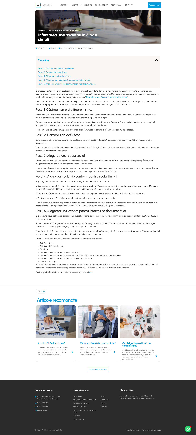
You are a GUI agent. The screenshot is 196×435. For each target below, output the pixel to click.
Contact (129, 5)
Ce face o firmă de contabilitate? (56, 343)
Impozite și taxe (78, 419)
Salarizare (76, 416)
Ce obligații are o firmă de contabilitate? (94, 344)
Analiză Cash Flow (79, 407)
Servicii (75, 5)
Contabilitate (77, 396)
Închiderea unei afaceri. (135, 343)
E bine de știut (101, 5)
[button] (156, 60)
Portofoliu (116, 5)
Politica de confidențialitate (52, 430)
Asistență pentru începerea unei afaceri (84, 411)
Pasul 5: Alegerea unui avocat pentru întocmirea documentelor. (67, 83)
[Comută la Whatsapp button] (188, 429)
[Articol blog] (72, 352)
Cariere (103, 403)
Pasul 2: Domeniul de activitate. (52, 72)
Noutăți (88, 5)
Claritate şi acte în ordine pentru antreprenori (106, 97)
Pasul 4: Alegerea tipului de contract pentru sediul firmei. (64, 80)
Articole (50, 30)
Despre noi (64, 5)
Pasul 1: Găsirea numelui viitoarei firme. (56, 68)
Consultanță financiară (81, 403)
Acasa (103, 396)
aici (90, 272)
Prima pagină (42, 30)
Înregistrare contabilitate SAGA (84, 400)
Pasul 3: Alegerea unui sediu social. (54, 76)
